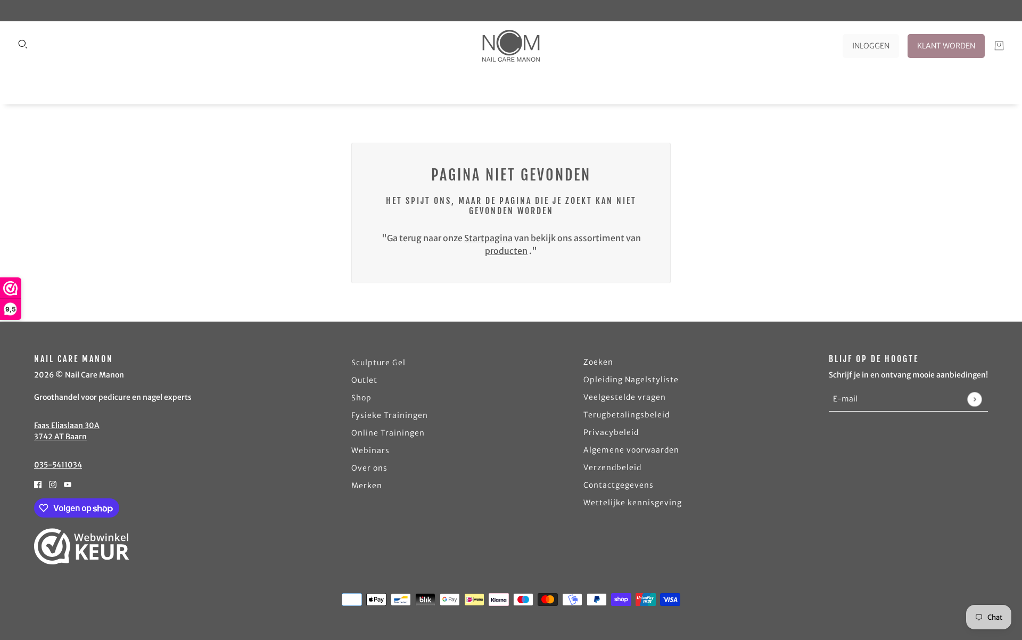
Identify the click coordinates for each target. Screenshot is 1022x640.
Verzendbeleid (612, 467)
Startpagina (488, 238)
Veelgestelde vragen (624, 397)
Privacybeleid (611, 432)
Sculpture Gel (378, 362)
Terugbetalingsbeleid (626, 415)
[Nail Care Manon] (511, 46)
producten (506, 250)
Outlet (364, 380)
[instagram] (53, 483)
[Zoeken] (23, 44)
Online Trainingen (388, 433)
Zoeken (598, 362)
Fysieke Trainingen (389, 415)
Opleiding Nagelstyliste (631, 379)
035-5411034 (58, 465)
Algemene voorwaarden (631, 450)
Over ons (369, 468)
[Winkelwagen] (999, 46)
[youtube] (68, 483)
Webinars (370, 450)
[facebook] (38, 483)
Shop (361, 398)
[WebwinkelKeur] (81, 546)
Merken (366, 485)
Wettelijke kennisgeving (632, 502)
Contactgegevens (618, 485)
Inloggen (870, 46)
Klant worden (946, 46)
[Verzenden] (974, 399)
